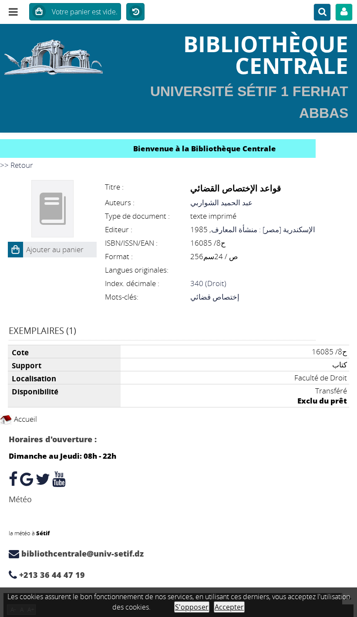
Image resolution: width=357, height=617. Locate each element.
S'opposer (192, 607)
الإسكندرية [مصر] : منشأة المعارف (263, 229)
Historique (135, 12)
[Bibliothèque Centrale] (59, 54)
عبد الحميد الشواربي (221, 202)
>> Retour (16, 165)
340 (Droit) (208, 283)
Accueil (24, 419)
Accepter (229, 607)
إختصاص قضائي (214, 297)
